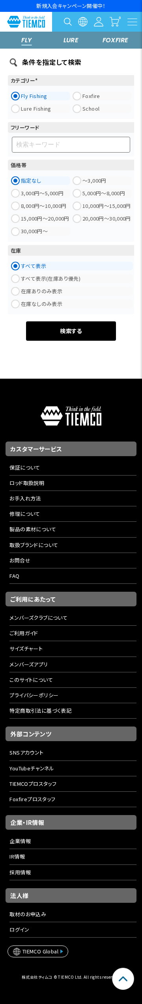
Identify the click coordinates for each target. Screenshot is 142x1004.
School (90, 108)
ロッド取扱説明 (26, 483)
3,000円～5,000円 (42, 193)
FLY (26, 40)
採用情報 (20, 872)
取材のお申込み (27, 914)
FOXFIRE (116, 40)
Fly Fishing (34, 96)
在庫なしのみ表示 (41, 304)
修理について (24, 513)
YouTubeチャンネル (31, 768)
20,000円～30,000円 (106, 218)
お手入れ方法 (25, 498)
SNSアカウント (26, 752)
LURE (71, 40)
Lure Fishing (36, 108)
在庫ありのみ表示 (41, 291)
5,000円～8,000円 (103, 193)
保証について (24, 467)
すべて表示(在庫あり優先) (50, 278)
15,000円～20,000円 (45, 218)
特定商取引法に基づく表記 (40, 710)
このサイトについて (31, 679)
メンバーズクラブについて (38, 617)
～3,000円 (94, 180)
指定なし (31, 180)
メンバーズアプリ (28, 664)
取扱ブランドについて (33, 545)
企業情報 (20, 841)
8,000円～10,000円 (43, 205)
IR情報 (17, 856)
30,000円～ (34, 231)
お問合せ (19, 560)
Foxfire (91, 96)
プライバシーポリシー (33, 695)
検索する (71, 330)
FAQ (14, 575)
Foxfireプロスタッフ (32, 799)
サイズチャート (26, 648)
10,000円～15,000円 (106, 205)
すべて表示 (33, 266)
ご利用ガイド (23, 633)
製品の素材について (32, 529)
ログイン (19, 929)
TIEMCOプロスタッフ (32, 783)
